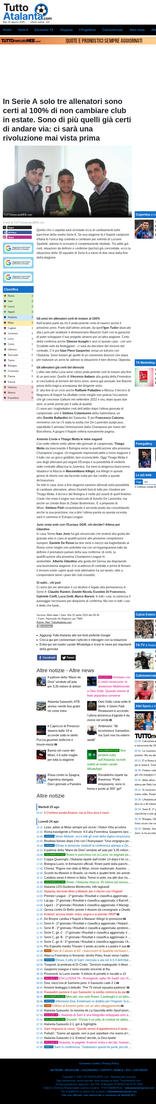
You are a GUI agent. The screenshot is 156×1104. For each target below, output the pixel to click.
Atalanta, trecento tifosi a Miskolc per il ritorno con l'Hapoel (83, 891)
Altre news (52, 615)
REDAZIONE (72, 1070)
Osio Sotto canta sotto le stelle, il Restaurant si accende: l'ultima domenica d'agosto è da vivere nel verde (109, 711)
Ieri (146, 481)
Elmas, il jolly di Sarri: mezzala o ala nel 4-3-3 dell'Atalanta (89, 960)
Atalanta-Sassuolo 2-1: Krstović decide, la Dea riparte (80, 1038)
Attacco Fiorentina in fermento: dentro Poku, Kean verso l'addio (86, 955)
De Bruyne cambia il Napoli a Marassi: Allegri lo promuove (83, 918)
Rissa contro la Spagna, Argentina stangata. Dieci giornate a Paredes (64, 779)
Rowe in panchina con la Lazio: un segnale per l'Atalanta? (95, 854)
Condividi (48, 657)
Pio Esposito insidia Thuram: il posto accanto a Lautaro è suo (85, 946)
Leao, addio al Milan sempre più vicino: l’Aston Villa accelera (85, 827)
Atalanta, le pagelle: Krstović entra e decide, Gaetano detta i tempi (96, 1042)
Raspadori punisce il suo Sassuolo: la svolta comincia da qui (85, 992)
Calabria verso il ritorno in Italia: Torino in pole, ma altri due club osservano (94, 877)
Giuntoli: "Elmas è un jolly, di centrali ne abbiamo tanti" (92, 1019)
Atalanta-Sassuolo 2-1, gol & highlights (70, 1024)
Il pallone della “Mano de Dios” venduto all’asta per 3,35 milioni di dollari (64, 682)
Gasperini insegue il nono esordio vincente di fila (77, 969)
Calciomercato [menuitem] (112, 29)
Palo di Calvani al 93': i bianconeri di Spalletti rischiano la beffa (91, 951)
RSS (128, 1070)
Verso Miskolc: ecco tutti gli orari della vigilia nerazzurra (87, 836)
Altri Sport (143, 706)
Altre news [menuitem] (137, 29)
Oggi (138, 481)
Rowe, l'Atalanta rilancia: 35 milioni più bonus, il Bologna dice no (99, 882)
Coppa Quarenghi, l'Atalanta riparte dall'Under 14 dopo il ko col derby (91, 859)
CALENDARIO (90, 1070)
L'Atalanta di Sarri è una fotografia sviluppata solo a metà (90, 1015)
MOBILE (119, 1070)
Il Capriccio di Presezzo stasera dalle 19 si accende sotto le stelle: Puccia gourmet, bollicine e (58, 735)
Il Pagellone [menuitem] (87, 29)
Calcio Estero (145, 614)
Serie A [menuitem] (23, 29)
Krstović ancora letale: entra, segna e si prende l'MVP (80, 914)
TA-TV (141, 645)
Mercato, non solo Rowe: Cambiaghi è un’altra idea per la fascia (98, 996)
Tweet (70, 657)
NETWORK (56, 1070)
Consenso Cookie (89, 1063)
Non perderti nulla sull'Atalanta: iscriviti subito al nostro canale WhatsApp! (106, 759)
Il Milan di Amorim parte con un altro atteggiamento (82, 1005)
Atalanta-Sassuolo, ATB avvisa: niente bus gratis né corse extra (64, 706)
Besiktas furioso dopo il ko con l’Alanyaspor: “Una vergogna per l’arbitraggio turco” (99, 841)
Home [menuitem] (7, 29)
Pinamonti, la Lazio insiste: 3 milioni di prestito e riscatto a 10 (85, 973)
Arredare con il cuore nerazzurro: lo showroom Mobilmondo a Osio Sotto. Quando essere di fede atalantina (109, 686)
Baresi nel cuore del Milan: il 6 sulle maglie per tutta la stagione (63, 755)
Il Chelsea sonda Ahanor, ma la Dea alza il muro (76, 812)
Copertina (143, 214)
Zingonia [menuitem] (66, 29)
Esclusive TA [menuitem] (44, 29)
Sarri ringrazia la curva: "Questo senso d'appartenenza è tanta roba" (89, 1028)
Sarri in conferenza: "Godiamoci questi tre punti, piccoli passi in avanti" (97, 1047)
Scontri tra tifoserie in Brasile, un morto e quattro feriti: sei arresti (87, 873)
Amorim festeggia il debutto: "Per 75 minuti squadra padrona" (85, 987)
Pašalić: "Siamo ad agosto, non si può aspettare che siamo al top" (88, 1033)
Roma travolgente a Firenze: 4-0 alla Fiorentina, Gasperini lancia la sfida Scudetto (99, 831)
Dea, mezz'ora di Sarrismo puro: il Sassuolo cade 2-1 (80, 983)
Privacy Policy (110, 1063)
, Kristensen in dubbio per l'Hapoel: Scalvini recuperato (97, 1001)
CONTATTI (106, 1070)
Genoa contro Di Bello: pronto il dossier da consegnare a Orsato (87, 909)
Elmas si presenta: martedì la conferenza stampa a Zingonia (90, 845)
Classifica (11, 289)
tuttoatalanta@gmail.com (139, 1087)
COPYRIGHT (140, 1070)
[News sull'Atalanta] (27, 11)
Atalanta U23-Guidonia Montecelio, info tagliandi (76, 886)
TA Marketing (145, 362)
